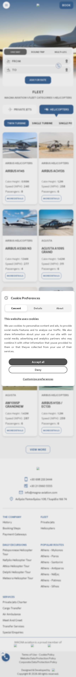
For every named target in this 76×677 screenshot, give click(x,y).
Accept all (38, 362)
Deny (38, 369)
